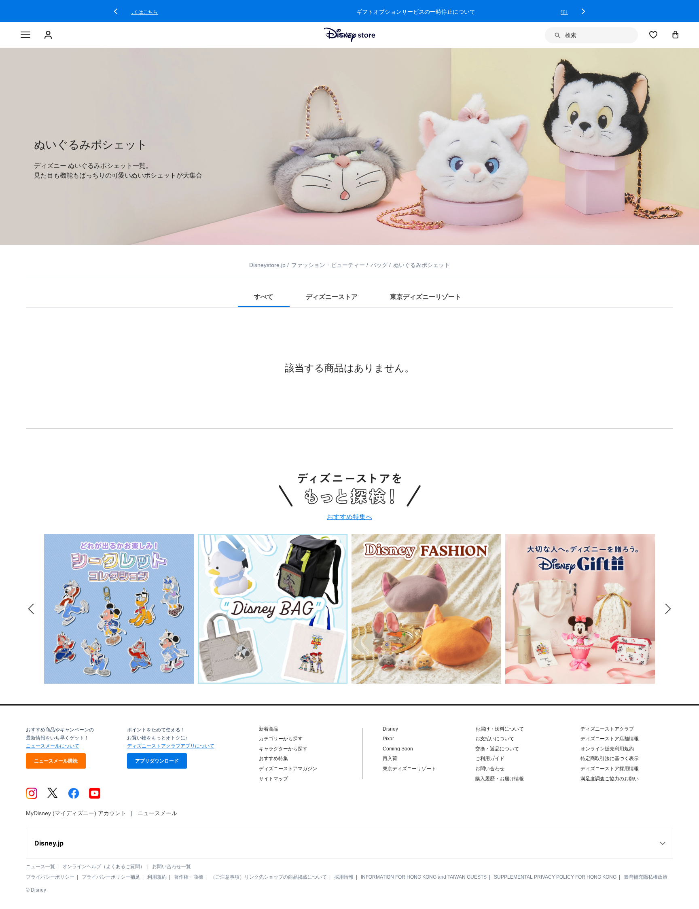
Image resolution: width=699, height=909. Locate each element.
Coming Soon (398, 749)
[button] (116, 11)
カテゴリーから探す (281, 739)
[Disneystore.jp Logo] (349, 34)
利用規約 (157, 877)
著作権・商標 (188, 877)
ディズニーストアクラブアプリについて (170, 746)
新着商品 (268, 729)
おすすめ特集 (273, 758)
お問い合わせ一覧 (171, 866)
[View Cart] (675, 34)
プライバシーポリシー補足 (111, 877)
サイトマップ (273, 779)
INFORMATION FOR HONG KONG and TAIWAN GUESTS (424, 877)
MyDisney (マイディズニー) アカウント (76, 813)
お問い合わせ (489, 768)
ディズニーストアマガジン (288, 768)
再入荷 (390, 758)
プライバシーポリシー (50, 877)
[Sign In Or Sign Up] (49, 35)
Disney (390, 729)
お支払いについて (494, 739)
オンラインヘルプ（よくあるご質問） (103, 866)
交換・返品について (497, 749)
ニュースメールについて (52, 746)
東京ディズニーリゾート (409, 768)
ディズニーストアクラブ (607, 729)
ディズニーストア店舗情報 (609, 739)
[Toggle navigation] (25, 35)
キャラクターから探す (283, 749)
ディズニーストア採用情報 (609, 768)
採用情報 (344, 877)
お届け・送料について (499, 729)
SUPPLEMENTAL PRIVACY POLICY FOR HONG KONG (555, 877)
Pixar (388, 739)
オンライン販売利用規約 (607, 749)
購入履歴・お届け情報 (499, 779)
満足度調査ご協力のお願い (609, 779)
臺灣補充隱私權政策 (645, 877)
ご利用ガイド (489, 758)
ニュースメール (157, 813)
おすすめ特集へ (349, 516)
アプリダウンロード (157, 761)
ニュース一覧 (40, 866)
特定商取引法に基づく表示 (609, 758)
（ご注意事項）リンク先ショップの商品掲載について (268, 877)
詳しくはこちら (511, 12)
